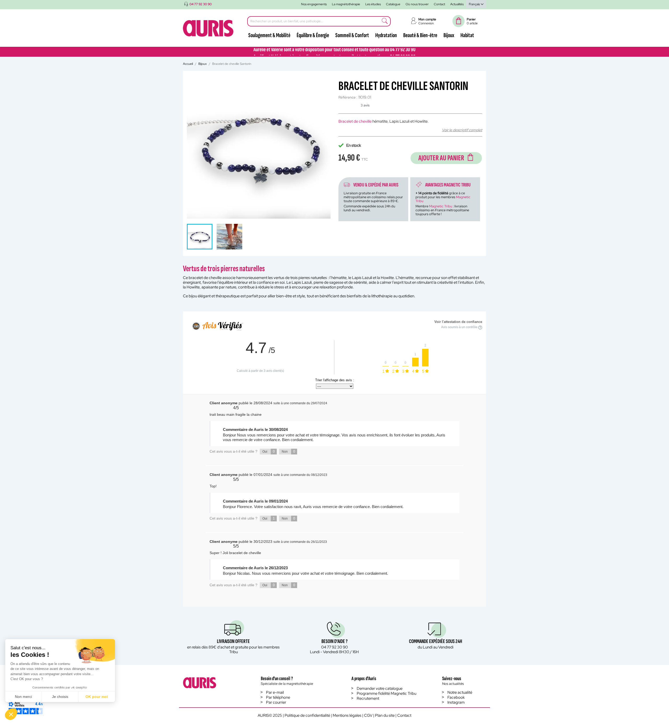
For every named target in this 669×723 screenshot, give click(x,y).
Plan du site (385, 715)
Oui (268, 451)
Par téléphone (278, 697)
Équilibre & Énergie (313, 35)
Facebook (456, 697)
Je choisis (60, 696)
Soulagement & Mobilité (269, 35)
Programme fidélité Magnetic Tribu (386, 693)
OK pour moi (96, 696)
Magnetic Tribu (440, 206)
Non (288, 451)
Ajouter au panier (441, 158)
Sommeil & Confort (352, 35)
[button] (11, 714)
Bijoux (448, 35)
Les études (373, 4)
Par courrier (276, 702)
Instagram (456, 702)
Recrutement (368, 698)
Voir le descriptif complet (462, 130)
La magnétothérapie (346, 4)
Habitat (467, 35)
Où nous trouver (417, 4)
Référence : (347, 97)
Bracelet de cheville (355, 121)
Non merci (23, 696)
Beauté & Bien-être (420, 35)
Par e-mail (275, 692)
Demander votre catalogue (379, 688)
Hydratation (386, 35)
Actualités (457, 4)
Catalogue (393, 4)
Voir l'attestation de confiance (458, 322)
